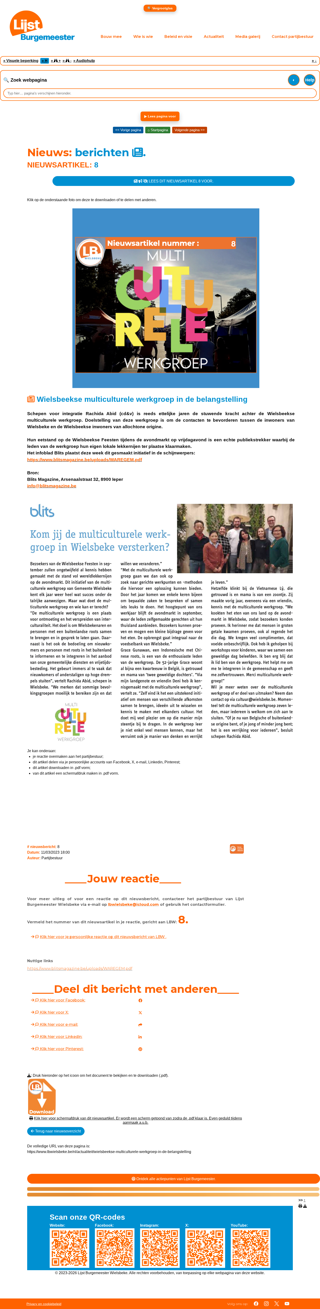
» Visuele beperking (20, 61)
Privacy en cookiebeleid (43, 1304)
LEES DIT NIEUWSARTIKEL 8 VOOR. (180, 181)
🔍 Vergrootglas (160, 8)
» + (56, 61)
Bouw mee (111, 36)
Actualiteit (214, 36)
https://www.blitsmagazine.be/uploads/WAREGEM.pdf (84, 459)
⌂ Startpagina (158, 130)
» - (67, 61)
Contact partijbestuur (293, 36)
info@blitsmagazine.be (51, 485)
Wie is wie (143, 36)
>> (301, 1200)
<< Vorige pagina (128, 130)
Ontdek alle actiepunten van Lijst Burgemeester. (175, 1179)
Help (309, 80)
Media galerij (247, 36)
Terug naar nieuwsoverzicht (57, 1131)
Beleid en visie (178, 36)
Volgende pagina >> (190, 130)
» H (45, 61)
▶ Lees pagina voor (160, 116)
